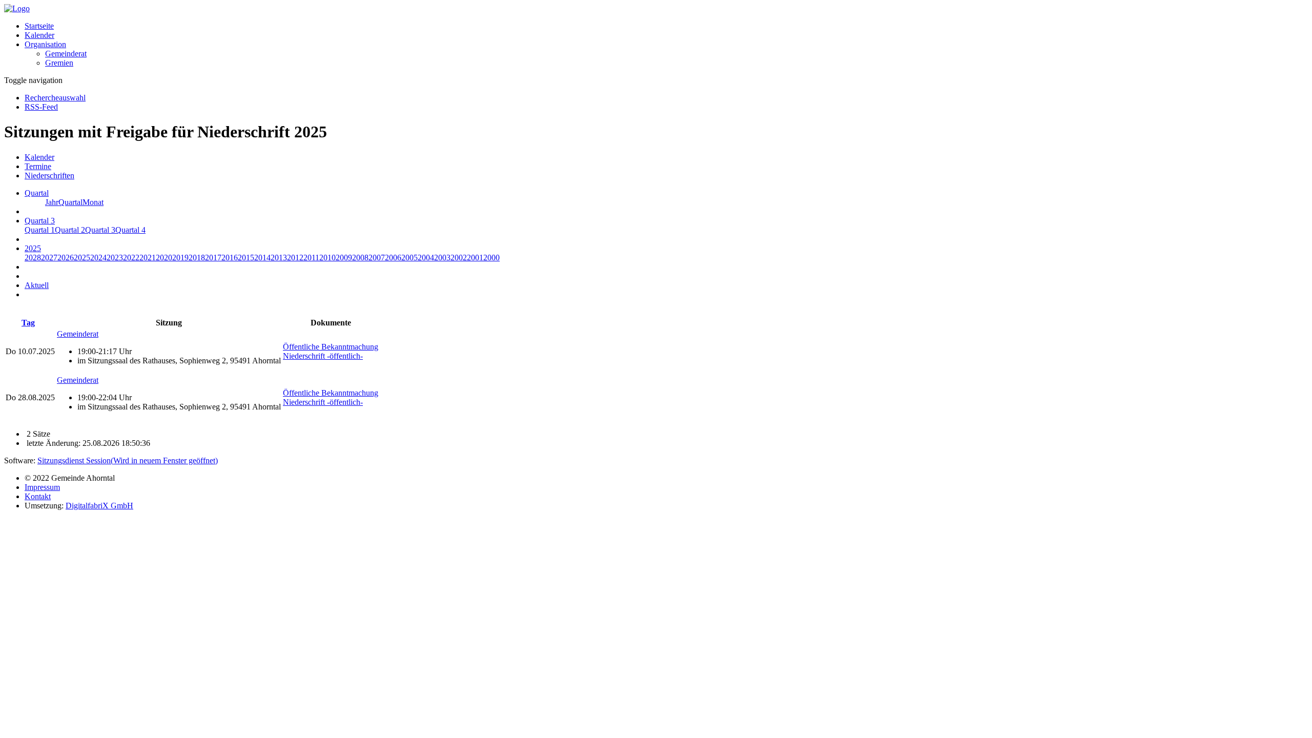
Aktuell (37, 285)
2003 (442, 257)
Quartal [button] (37, 193)
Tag (28, 322)
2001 (475, 257)
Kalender (39, 35)
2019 (180, 257)
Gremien (59, 62)
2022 (131, 257)
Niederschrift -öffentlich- (323, 356)
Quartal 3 (100, 229)
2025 (82, 257)
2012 (295, 257)
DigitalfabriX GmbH (99, 505)
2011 (311, 257)
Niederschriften (49, 175)
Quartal (70, 202)
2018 (197, 257)
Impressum (42, 487)
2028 (33, 257)
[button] (45, 44)
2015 (246, 257)
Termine (38, 166)
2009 (344, 257)
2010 (327, 257)
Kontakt (38, 496)
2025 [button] (33, 248)
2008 (360, 257)
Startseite (39, 26)
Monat (93, 202)
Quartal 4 (130, 229)
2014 (262, 257)
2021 (147, 257)
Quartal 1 (40, 229)
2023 (115, 257)
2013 (279, 257)
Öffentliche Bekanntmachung (330, 346)
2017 (213, 257)
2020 (164, 257)
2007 (376, 257)
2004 (426, 257)
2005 (409, 257)
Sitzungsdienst (127, 460)
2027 (49, 257)
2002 (458, 257)
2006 (393, 257)
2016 (229, 257)
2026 (65, 257)
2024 (98, 257)
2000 (491, 257)
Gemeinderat (66, 53)
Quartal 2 (70, 229)
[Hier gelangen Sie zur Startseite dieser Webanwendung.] (17, 8)
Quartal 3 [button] (40, 220)
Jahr (51, 202)
